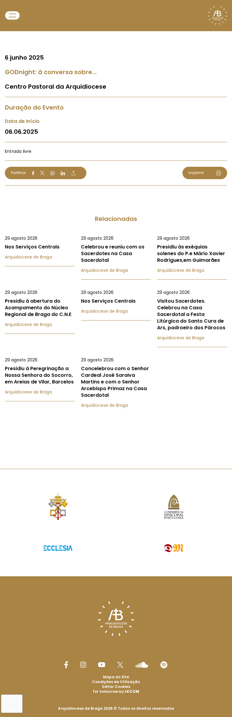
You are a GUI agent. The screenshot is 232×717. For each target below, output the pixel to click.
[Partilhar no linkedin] (63, 173)
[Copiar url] (73, 173)
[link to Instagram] (83, 665)
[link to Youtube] (101, 664)
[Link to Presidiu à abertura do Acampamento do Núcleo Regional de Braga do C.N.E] (40, 308)
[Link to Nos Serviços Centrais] (40, 247)
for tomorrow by (116, 691)
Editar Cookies (116, 686)
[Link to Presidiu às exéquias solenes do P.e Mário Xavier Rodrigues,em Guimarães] (192, 254)
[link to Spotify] (164, 665)
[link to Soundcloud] (141, 664)
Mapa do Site (116, 676)
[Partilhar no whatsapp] (52, 173)
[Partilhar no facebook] (33, 173)
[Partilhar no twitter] (42, 173)
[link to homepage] (217, 15)
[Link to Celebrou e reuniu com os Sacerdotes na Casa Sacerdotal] (116, 254)
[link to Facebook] (66, 664)
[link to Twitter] (120, 664)
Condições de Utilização (116, 681)
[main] (116, 222)
